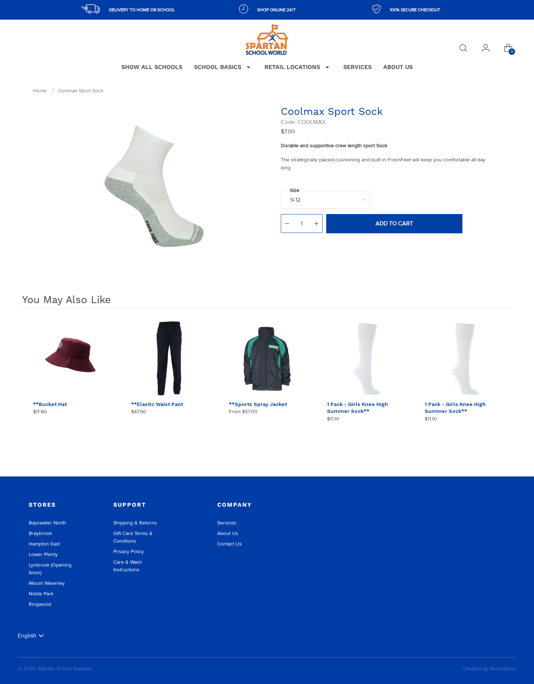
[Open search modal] (463, 48)
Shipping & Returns (135, 523)
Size (294, 190)
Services (226, 523)
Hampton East (44, 544)
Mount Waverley (47, 583)
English (27, 635)
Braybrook (40, 533)
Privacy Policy (128, 551)
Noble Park (41, 594)
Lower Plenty (43, 554)
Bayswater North (47, 523)
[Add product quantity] (316, 223)
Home (39, 91)
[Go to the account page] (485, 48)
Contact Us (229, 544)
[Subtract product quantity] (287, 223)
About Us (227, 533)
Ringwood (40, 604)
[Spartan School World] (267, 39)
